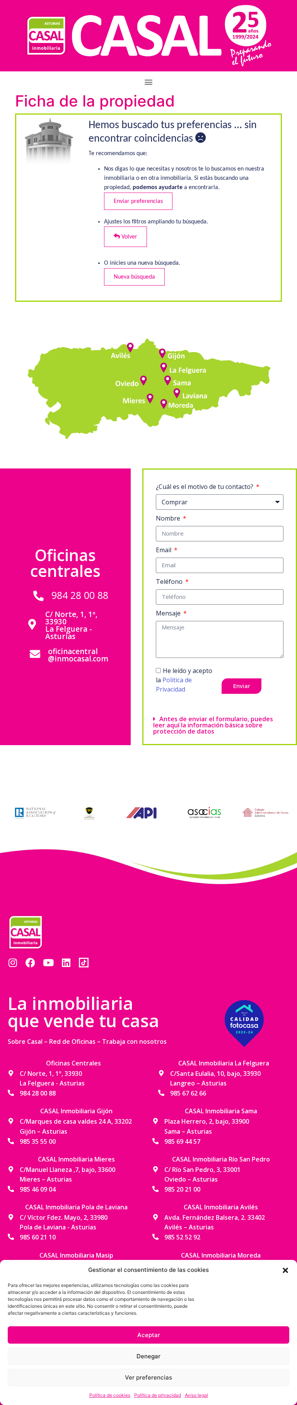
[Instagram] (12, 962)
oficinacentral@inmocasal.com (78, 655)
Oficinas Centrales (73, 1063)
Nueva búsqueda (134, 277)
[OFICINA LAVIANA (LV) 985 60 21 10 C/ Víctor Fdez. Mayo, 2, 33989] (176, 392)
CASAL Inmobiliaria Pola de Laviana (76, 1207)
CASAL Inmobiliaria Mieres (76, 1159)
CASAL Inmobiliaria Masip (76, 1255)
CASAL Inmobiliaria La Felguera (223, 1063)
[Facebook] (30, 962)
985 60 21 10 (38, 1237)
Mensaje (169, 613)
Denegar (148, 1356)
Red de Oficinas (72, 1041)
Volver (128, 237)
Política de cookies (109, 1395)
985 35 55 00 (38, 1141)
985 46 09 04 (38, 1189)
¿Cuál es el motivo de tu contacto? (205, 486)
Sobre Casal (25, 1041)
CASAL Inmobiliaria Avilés (221, 1207)
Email (164, 550)
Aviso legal (196, 1395)
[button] (285, 1270)
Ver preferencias (148, 1377)
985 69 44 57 (182, 1141)
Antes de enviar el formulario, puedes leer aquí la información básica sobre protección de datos (213, 725)
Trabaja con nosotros (134, 1041)
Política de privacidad (157, 1395)
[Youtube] (48, 962)
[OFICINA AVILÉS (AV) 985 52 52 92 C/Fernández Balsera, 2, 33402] (131, 346)
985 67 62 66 (188, 1093)
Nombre (169, 518)
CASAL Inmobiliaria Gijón (76, 1111)
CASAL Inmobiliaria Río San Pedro (221, 1159)
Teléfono (170, 581)
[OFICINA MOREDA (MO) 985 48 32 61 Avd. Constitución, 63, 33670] (162, 401)
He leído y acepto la (184, 679)
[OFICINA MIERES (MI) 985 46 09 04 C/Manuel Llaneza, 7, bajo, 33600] (151, 396)
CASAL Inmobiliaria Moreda (221, 1255)
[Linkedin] (66, 962)
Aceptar (148, 1335)
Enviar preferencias (138, 201)
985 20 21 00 (182, 1189)
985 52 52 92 (182, 1237)
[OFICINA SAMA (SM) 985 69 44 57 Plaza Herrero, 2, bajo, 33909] (168, 379)
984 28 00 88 (79, 595)
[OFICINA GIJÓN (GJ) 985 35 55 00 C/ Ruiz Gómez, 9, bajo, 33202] (162, 355)
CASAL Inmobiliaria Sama (221, 1111)
